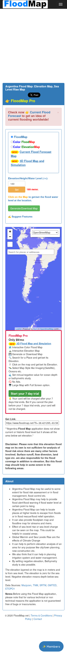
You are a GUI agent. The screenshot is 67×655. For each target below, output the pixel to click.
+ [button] (10, 231)
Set (17, 189)
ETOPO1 (10, 588)
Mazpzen (26, 585)
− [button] (10, 237)
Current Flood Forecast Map (31, 154)
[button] (25, 393)
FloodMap (20, 137)
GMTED (52, 585)
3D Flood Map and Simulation (27, 163)
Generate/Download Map (24, 208)
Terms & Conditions (41, 615)
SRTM (43, 585)
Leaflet (18, 328)
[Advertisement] (33, 45)
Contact (38, 619)
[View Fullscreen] (10, 244)
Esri (35, 328)
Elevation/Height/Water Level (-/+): (28, 178)
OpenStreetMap (46, 328)
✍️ (20, 216)
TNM (35, 585)
